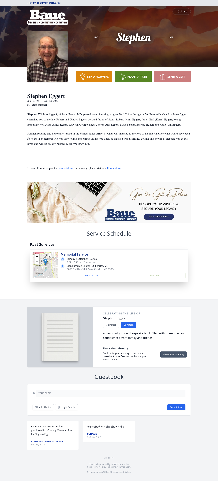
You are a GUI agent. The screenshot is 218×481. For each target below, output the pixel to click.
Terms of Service (117, 467)
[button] (45, 261)
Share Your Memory (173, 354)
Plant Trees (155, 275)
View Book (111, 324)
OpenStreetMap (112, 472)
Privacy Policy (100, 467)
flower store (113, 168)
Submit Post (176, 407)
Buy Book (128, 324)
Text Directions (91, 275)
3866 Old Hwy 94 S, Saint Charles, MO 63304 (90, 269)
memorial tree (66, 168)
